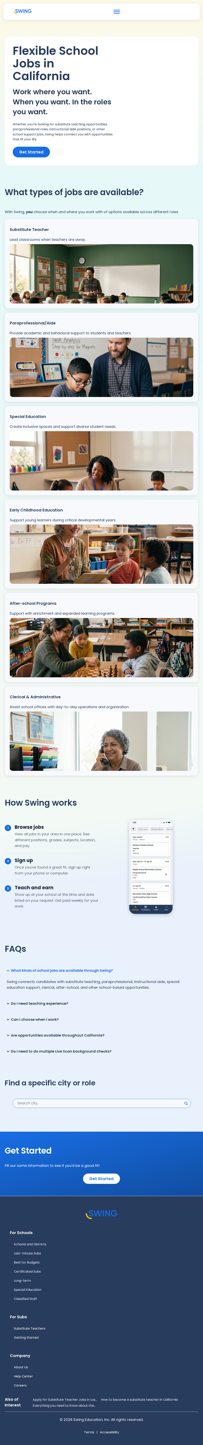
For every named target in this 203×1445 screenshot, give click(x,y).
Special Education (27, 1289)
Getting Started (26, 1337)
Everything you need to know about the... (64, 1405)
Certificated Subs (27, 1271)
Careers (20, 1385)
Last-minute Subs (27, 1253)
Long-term (22, 1280)
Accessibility (109, 1432)
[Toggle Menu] (117, 12)
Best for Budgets (27, 1262)
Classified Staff (25, 1299)
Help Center (23, 1376)
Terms (89, 1432)
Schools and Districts (30, 1244)
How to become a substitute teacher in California (139, 1399)
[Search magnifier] (186, 1103)
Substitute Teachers (29, 1328)
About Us (21, 1367)
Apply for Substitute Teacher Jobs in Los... (65, 1399)
